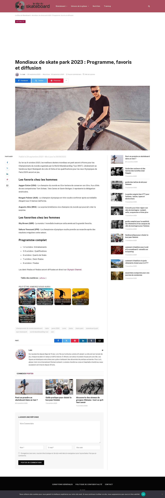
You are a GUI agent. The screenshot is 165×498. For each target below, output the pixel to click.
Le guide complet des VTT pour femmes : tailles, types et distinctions (137, 196)
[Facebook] (7, 162)
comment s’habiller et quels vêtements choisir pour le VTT (136, 262)
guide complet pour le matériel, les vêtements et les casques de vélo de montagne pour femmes (137, 224)
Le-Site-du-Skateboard (23, 15)
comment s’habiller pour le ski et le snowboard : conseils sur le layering (136, 249)
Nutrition (96, 6)
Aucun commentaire (74, 74)
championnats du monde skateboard (29, 328)
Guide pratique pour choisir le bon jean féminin (59, 398)
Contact (109, 484)
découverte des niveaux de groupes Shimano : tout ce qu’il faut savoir (89, 400)
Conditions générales (62, 484)
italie (47, 328)
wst (52, 332)
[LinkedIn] (7, 174)
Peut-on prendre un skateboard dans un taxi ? (26, 398)
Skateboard (60, 6)
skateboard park (92, 328)
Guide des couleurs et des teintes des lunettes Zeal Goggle (135, 171)
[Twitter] (7, 168)
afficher (42, 278)
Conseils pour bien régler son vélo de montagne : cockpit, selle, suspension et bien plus (136, 210)
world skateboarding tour (39, 332)
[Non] (162, 494)
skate (71, 328)
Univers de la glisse (79, 6)
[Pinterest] (7, 179)
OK (143, 494)
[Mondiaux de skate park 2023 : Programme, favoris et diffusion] (82, 118)
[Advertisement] (82, 40)
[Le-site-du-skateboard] (32, 6)
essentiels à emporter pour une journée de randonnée (137, 274)
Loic (23, 74)
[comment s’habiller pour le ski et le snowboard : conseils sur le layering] (117, 250)
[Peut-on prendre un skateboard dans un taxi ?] (29, 387)
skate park (79, 328)
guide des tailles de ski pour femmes (136, 183)
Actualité (20, 21)
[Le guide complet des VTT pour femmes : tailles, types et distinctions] (117, 197)
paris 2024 (55, 328)
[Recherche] (149, 6)
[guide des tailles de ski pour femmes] (117, 185)
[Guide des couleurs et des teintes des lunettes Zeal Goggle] (117, 171)
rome (64, 328)
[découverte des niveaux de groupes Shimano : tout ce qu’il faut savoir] (90, 387)
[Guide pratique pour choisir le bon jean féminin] (59, 387)
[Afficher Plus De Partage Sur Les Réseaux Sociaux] (66, 80)
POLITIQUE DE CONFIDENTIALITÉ (89, 484)
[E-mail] (7, 185)
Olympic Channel (74, 269)
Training (107, 6)
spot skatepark (21, 332)
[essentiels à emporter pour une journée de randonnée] (117, 276)
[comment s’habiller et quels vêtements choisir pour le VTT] (117, 263)
